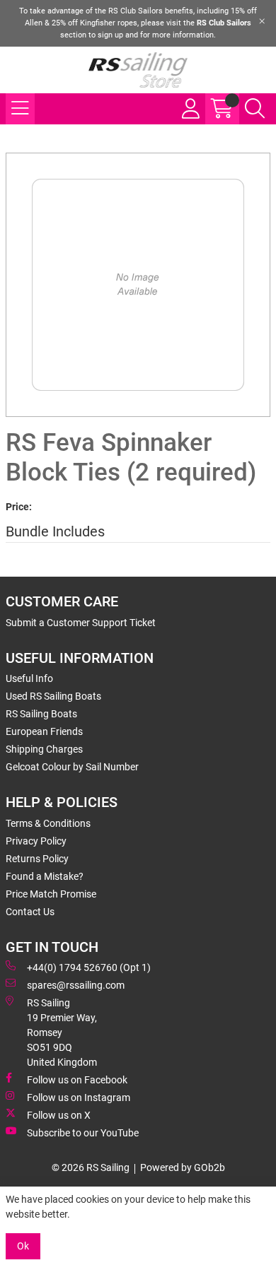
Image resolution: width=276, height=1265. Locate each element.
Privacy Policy (36, 841)
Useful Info (29, 678)
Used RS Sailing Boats (53, 696)
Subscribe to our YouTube (83, 1132)
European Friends (44, 731)
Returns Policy (37, 858)
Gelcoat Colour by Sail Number (72, 766)
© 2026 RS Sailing (91, 1167)
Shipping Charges (44, 749)
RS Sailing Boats (41, 713)
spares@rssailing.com (76, 985)
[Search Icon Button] (254, 108)
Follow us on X (59, 1115)
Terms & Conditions (48, 823)
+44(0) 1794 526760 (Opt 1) (89, 967)
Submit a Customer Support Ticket (81, 622)
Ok (23, 1246)
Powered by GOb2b (182, 1167)
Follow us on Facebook (77, 1079)
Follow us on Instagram (78, 1097)
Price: (19, 506)
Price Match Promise (51, 894)
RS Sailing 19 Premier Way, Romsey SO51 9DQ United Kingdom (62, 1032)
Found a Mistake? (45, 876)
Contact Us (30, 911)
